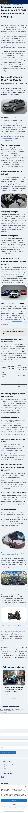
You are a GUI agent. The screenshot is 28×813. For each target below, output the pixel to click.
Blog (2, 4)
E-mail (3, 741)
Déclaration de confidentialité (17, 811)
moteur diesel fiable (6, 138)
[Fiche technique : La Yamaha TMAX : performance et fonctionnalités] (14, 614)
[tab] (11, 698)
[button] (26, 786)
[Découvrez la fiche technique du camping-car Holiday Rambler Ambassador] (14, 539)
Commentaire (3, 712)
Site (2, 747)
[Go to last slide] (5, 684)
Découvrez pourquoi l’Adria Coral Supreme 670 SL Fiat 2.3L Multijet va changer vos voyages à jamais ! (21, 653)
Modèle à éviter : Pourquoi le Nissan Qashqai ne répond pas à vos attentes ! (13, 689)
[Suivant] (22, 684)
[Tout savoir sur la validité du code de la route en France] (14, 578)
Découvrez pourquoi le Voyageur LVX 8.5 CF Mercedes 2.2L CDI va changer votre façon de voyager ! (7, 652)
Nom (2, 734)
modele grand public (18, 4)
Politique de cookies (8, 811)
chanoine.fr (8, 694)
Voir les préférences (14, 808)
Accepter (14, 800)
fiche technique (8, 4)
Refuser (14, 804)
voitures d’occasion (17, 321)
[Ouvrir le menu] (26, 2)
